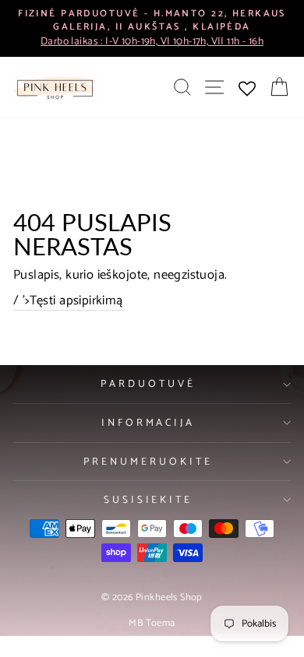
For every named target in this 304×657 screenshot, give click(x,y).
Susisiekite (148, 499)
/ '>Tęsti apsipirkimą (68, 301)
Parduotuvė (148, 383)
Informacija (148, 422)
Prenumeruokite (148, 461)
